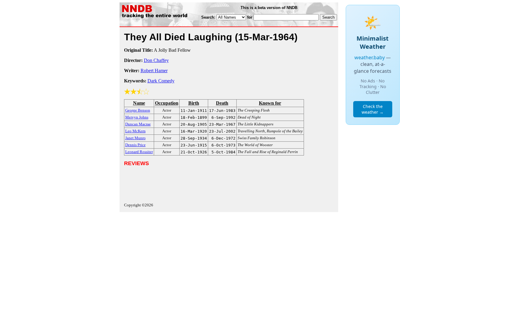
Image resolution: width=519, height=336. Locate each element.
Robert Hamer (154, 70)
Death (222, 103)
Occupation (166, 103)
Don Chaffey (156, 60)
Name (139, 103)
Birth (193, 103)
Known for (270, 103)
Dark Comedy (161, 80)
